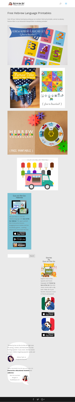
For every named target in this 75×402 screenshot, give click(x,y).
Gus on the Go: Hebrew (19, 196)
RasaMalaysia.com (15, 380)
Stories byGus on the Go (49, 259)
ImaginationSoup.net (21, 359)
